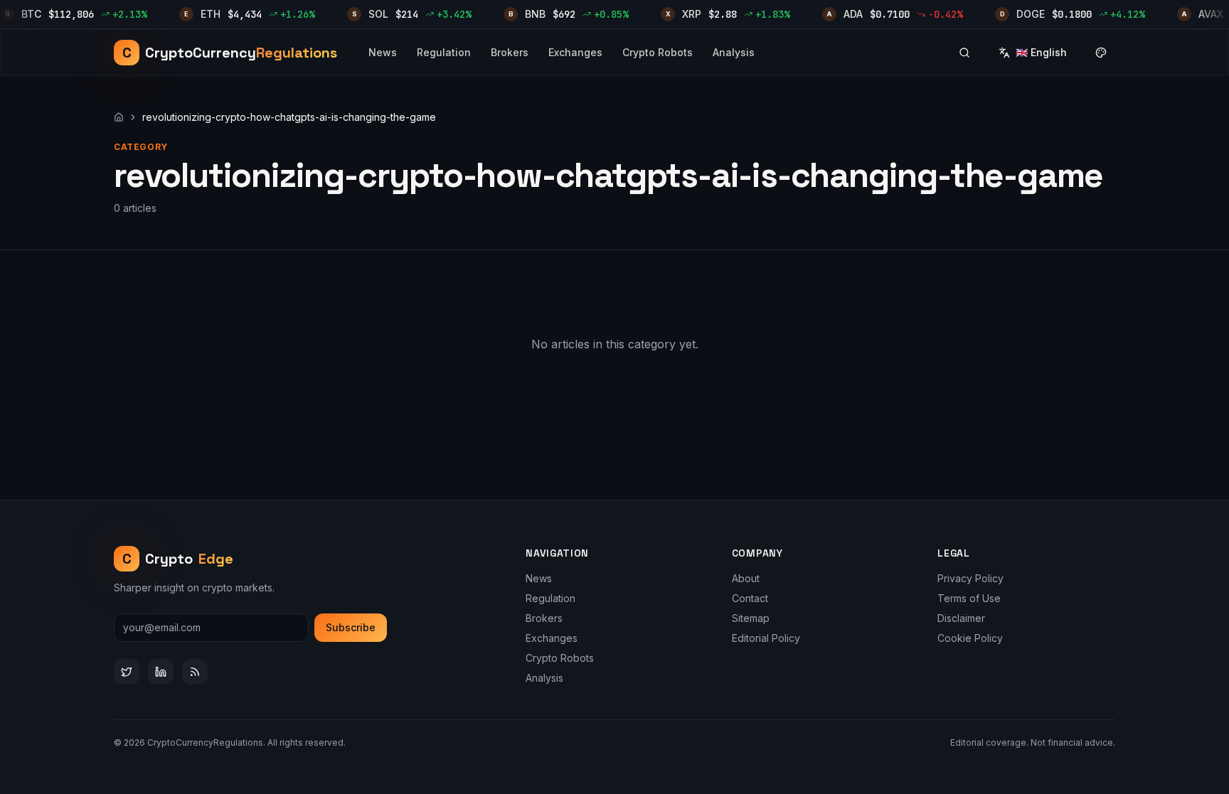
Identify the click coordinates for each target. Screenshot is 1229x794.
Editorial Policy (766, 638)
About (746, 578)
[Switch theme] (1101, 52)
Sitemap (751, 618)
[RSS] (195, 672)
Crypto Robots (657, 52)
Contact (750, 598)
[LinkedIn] (161, 672)
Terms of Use (969, 598)
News (382, 52)
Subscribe (351, 627)
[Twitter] (126, 672)
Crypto (178, 558)
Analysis (734, 52)
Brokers (509, 52)
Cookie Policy (970, 638)
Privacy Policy (970, 578)
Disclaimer (961, 618)
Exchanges (575, 52)
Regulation (444, 52)
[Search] (964, 52)
